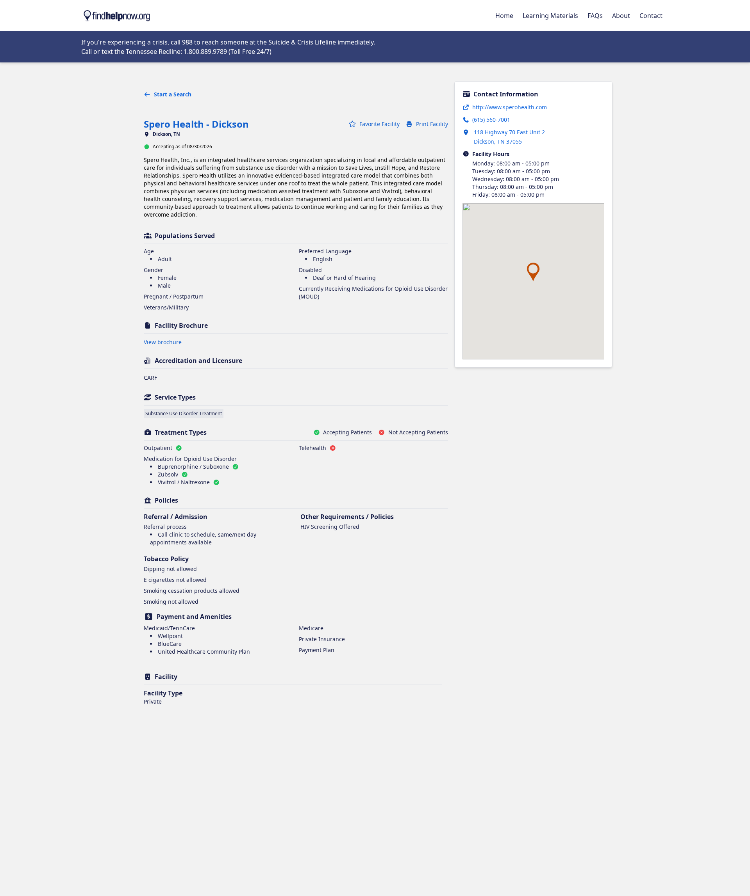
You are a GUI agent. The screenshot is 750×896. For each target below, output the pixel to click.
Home (504, 15)
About (621, 15)
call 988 (182, 42)
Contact (650, 15)
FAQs (595, 15)
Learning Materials (550, 15)
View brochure (163, 342)
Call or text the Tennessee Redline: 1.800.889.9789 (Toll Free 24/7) (176, 51)
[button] (533, 272)
